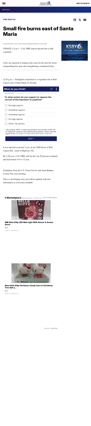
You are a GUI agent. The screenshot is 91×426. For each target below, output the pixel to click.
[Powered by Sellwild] (54, 328)
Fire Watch (9, 19)
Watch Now (82, 3)
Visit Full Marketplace (50, 197)
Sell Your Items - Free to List (32, 198)
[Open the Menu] (4, 3)
